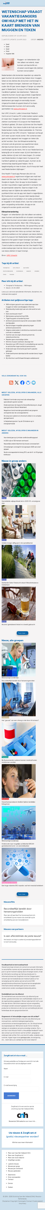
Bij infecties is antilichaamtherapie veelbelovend (22, 358)
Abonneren (11, 1096)
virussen (36, 271)
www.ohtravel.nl (20, 109)
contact (19, 1040)
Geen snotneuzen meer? (14, 314)
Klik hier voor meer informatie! (22, 1142)
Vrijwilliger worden (14, 1160)
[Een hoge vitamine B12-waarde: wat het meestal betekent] (19, 864)
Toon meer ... (22, 633)
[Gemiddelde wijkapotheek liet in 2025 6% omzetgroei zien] (19, 480)
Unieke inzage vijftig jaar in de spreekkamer (17, 543)
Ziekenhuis (5, 717)
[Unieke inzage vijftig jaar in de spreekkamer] (19, 522)
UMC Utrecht (12, 255)
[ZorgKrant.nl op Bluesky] (28, 382)
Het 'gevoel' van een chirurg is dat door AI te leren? (20, 720)
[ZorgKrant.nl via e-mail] (33, 382)
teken (4, 274)
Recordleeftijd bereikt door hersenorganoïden (18, 681)
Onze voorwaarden (14, 1177)
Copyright (14, 1201)
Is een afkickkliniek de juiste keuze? (22, 936)
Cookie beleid (37, 1201)
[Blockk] (6, 3)
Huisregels (22, 1201)
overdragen (19, 271)
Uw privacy (22, 1203)
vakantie (28, 271)
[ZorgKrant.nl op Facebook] (22, 382)
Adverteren (11, 1175)
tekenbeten (6, 267)
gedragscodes (25, 1037)
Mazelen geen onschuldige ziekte (17, 339)
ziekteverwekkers (8, 271)
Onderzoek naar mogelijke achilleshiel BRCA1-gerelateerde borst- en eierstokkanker (18, 845)
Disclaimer (6, 1201)
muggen (12, 274)
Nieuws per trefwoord (15, 1168)
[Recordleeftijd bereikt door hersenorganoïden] (19, 659)
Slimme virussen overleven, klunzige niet (19, 342)
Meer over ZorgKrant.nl (15, 1155)
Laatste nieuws (13, 1164)
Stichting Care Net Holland (22, 1196)
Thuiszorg (5, 757)
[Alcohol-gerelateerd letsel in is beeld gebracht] (19, 603)
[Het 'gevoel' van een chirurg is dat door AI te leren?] (19, 699)
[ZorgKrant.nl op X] (17, 382)
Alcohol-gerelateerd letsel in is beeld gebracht (18, 624)
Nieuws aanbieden (14, 1171)
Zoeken (10, 1187)
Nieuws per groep (14, 1166)
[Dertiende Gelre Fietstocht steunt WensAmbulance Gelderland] (19, 561)
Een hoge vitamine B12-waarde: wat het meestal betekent (22, 886)
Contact (11, 1179)
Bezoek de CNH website (17, 1121)
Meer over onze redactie (16, 1157)
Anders (40, 40)
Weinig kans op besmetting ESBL (17, 316)
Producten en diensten (9, 883)
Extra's (10, 1183)
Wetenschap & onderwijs (10, 678)
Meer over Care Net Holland (17, 1153)
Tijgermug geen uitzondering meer (17, 318)
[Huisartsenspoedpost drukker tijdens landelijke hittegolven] (19, 781)
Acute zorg (5, 799)
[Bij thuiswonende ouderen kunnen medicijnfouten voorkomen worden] (19, 739)
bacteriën (26, 267)
